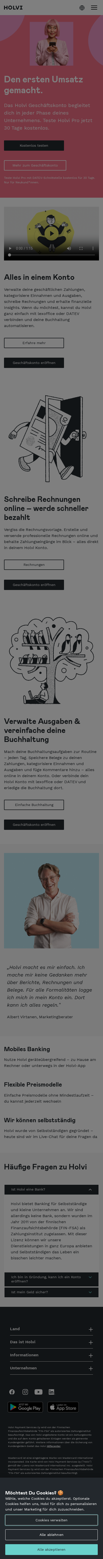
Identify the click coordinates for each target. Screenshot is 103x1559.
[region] (51, 1518)
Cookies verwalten (52, 1520)
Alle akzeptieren (51, 1549)
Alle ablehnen (52, 1535)
